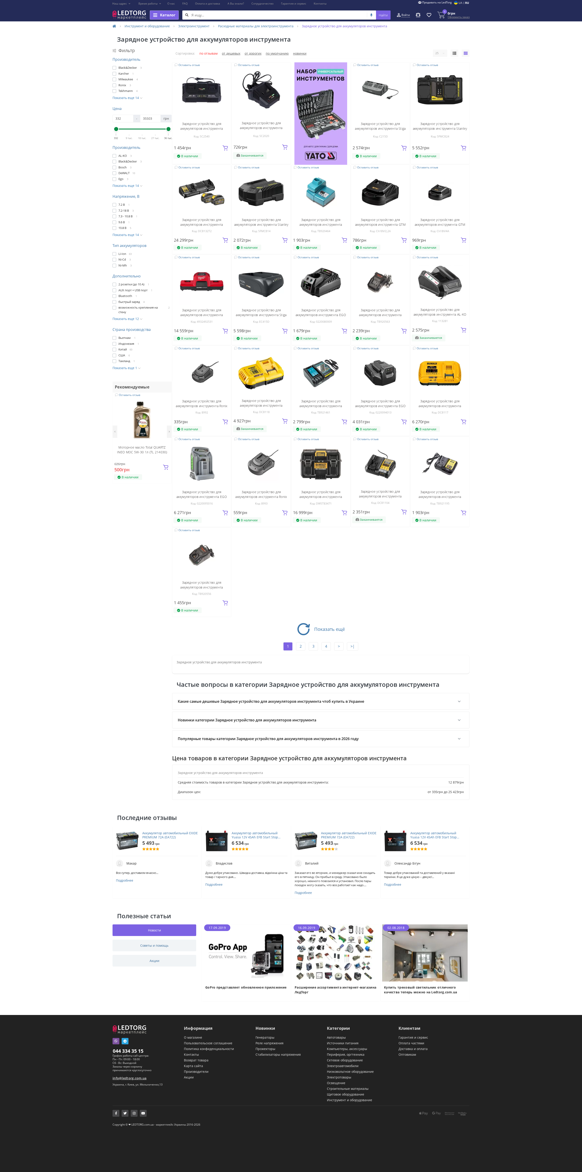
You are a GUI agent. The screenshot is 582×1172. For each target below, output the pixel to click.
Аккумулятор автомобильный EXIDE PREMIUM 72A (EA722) (170, 835)
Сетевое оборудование (345, 1060)
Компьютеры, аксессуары (347, 1049)
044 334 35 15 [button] (128, 1051)
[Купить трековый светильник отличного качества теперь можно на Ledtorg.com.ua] (425, 952)
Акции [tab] (154, 961)
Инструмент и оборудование (147, 26)
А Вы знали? (236, 3)
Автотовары (336, 1037)
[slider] (116, 129)
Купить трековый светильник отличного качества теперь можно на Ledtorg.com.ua (420, 989)
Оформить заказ (459, 17)
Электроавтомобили (343, 1066)
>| (353, 646)
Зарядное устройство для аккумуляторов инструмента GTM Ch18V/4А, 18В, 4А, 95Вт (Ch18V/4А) (440, 224)
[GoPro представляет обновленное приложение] (246, 952)
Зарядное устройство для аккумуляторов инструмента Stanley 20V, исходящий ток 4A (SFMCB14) (261, 224)
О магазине (193, 1037)
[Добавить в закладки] (165, 398)
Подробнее (124, 880)
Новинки (299, 53)
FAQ (185, 3)
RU (467, 3)
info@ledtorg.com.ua (130, 1078)
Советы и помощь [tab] (154, 945)
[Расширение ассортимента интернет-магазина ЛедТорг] (335, 952)
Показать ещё (329, 629)
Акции (189, 1077)
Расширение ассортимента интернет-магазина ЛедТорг (335, 989)
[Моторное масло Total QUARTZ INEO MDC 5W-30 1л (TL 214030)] (142, 419)
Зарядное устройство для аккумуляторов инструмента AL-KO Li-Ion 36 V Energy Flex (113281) (440, 314)
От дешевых (231, 53)
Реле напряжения (269, 1043)
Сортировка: (185, 53)
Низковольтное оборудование (350, 1071)
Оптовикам (407, 1054)
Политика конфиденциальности (209, 1049)
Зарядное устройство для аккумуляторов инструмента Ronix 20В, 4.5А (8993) (261, 497)
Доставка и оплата (413, 1049)
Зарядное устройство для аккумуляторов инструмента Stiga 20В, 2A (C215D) (380, 128)
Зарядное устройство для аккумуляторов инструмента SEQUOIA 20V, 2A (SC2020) (261, 128)
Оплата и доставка (207, 3)
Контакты (320, 3)
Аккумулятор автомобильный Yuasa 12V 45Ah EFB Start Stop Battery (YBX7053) (255, 835)
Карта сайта (193, 1066)
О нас (171, 3)
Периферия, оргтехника (345, 1054)
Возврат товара (196, 1060)
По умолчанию (277, 53)
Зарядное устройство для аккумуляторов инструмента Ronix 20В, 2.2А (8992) (201, 406)
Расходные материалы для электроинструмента (256, 26)
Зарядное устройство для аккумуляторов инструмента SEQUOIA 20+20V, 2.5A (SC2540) (201, 128)
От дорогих (253, 53)
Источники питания (343, 1043)
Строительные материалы (348, 1088)
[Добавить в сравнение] (165, 405)
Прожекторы (265, 1049)
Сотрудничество (262, 3)
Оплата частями (411, 1043)
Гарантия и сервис (293, 3)
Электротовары (339, 1077)
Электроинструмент (194, 26)
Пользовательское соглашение (208, 1043)
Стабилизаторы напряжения (278, 1054)
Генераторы (265, 1037)
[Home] (114, 26)
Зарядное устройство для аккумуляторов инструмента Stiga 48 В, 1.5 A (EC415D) (261, 315)
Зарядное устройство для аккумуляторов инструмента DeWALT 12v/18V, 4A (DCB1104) (380, 496)
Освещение (336, 1083)
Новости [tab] (154, 930)
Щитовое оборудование (345, 1094)
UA (460, 3)
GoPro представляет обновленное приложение (245, 987)
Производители (196, 1071)
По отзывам (208, 53)
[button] (121, 3)
